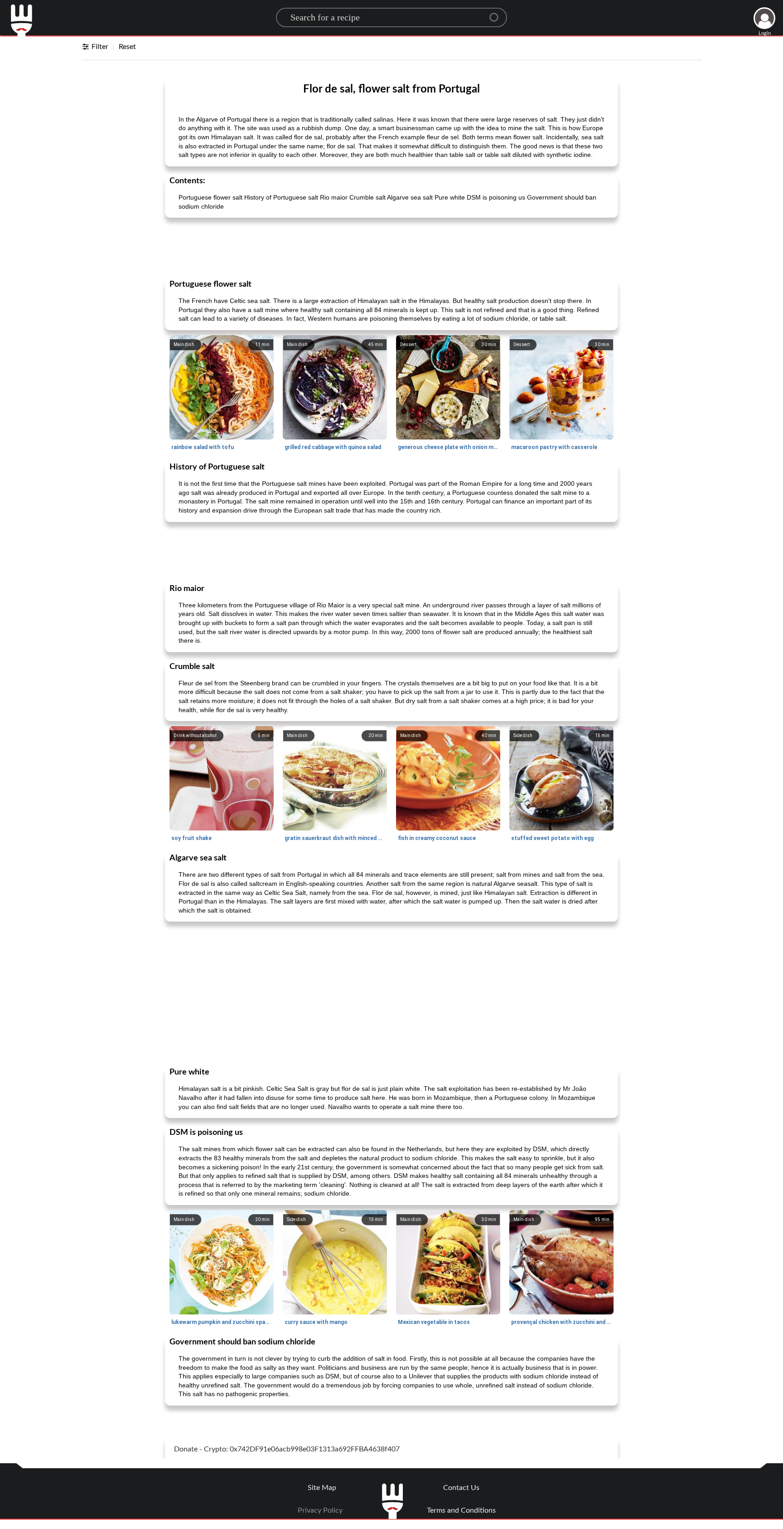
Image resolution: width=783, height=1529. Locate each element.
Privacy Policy (320, 1510)
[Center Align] (497, 13)
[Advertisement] (391, 247)
